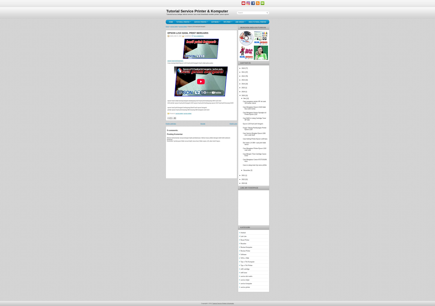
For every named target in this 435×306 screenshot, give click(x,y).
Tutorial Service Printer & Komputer (197, 11)
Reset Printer (245, 240)
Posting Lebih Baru (171, 123)
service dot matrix (246, 276)
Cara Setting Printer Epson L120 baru (255, 139)
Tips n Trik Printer (246, 265)
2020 (243, 95)
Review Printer (245, 251)
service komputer (246, 283)
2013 (243, 80)
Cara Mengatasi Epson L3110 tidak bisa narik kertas (254, 108)
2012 (243, 76)
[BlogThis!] (171, 118)
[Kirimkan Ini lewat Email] (168, 118)
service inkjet (174, 26)
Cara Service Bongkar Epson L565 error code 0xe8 (254, 134)
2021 (243, 175)
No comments (198, 36)
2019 (243, 92)
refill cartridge (245, 269)
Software (215, 22)
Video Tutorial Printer (257, 22)
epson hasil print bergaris (175, 61)
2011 (243, 72)
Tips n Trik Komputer (247, 262)
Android (243, 233)
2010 (243, 68)
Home (171, 22)
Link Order (240, 22)
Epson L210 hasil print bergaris (188, 33)
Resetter (243, 243)
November (247, 170)
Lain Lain (243, 236)
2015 (243, 88)
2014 (243, 84)
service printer (183, 26)
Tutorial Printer (183, 22)
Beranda (203, 123)
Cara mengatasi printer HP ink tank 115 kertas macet (254, 102)
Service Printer (201, 22)
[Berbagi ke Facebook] (175, 118)
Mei (244, 98)
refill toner (244, 273)
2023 (243, 183)
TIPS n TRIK (245, 258)
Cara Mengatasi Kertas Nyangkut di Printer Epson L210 (254, 113)
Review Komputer (246, 247)
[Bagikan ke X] (173, 118)
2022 (243, 179)
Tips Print (227, 22)
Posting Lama (233, 123)
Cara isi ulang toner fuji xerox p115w (255, 165)
